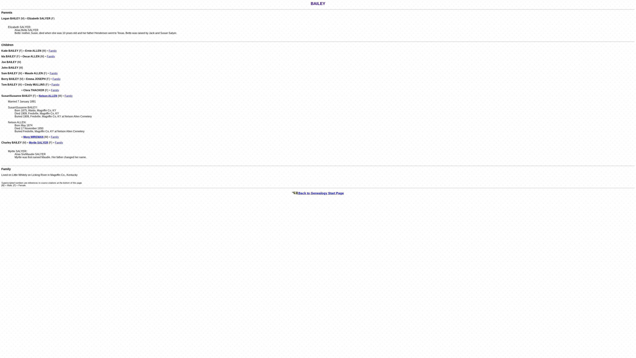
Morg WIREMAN (33, 137)
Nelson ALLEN (48, 95)
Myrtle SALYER (38, 142)
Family (53, 50)
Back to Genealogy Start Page (320, 193)
